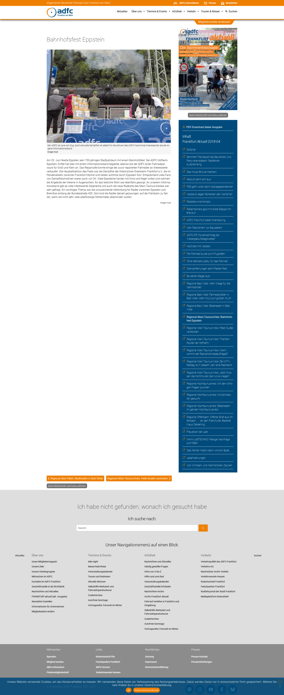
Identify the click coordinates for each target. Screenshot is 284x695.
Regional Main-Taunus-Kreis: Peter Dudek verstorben (137, 478)
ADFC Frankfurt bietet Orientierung (206, 220)
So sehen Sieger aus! (198, 276)
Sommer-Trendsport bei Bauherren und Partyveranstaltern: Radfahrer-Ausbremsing (209, 160)
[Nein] (280, 686)
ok (128, 690)
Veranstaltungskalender (100, 571)
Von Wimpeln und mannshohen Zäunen (209, 465)
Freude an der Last (197, 431)
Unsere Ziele (38, 566)
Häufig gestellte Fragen (156, 566)
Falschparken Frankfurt (213, 586)
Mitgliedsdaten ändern (43, 611)
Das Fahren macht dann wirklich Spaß (208, 450)
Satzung (149, 656)
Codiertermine (95, 595)
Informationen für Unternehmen (48, 606)
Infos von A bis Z (152, 571)
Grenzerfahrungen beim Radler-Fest (207, 268)
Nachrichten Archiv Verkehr (215, 571)
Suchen (257, 555)
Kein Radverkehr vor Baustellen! (204, 227)
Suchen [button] (233, 11)
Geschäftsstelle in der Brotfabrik (48, 586)
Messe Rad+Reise (97, 566)
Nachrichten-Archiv (154, 591)
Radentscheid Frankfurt (213, 581)
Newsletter (231, 3)
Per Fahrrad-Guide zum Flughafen (206, 253)
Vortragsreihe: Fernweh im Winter (105, 605)
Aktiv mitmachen (55, 667)
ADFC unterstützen (189, 3)
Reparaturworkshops (198, 201)
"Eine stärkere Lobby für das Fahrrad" (207, 261)
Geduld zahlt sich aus (199, 179)
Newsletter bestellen (42, 601)
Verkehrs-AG (207, 566)
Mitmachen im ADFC (42, 576)
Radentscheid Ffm (105, 656)
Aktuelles (122, 11)
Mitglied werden (55, 662)
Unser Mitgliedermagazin (44, 561)
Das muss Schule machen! (202, 171)
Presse (212, 3)
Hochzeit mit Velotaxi (199, 246)
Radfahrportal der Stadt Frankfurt (218, 591)
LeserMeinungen (196, 458)
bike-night (93, 561)
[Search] (203, 528)
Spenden (51, 656)
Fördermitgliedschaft (58, 672)
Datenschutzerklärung (156, 667)
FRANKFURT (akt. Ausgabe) (49, 596)
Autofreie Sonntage (98, 600)
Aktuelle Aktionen (97, 581)
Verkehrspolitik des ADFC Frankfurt (219, 561)
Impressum (151, 662)
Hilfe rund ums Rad (154, 576)
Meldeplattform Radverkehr (215, 596)
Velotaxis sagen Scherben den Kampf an (209, 194)
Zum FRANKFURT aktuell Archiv (208, 115)
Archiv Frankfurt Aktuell (156, 596)
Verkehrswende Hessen (213, 576)
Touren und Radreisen (99, 576)
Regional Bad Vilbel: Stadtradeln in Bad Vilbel (77, 478)
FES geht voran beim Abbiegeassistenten (210, 186)
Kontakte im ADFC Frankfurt (46, 581)
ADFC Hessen (103, 667)
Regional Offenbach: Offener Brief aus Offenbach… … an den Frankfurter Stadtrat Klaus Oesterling (210, 421)
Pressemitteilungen (201, 662)
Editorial (191, 149)
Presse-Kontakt (199, 656)
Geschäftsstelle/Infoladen (157, 586)
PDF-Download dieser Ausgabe (204, 127)
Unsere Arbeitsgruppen (43, 571)
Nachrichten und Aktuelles (45, 591)
